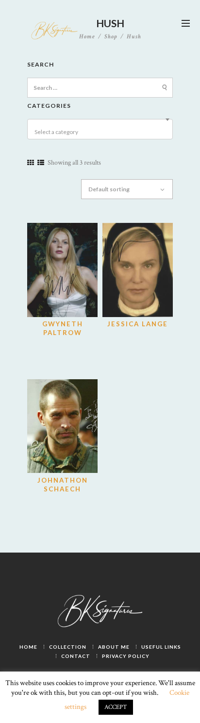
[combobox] (100, 129)
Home (87, 37)
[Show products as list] (40, 163)
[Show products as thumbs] (30, 163)
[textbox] (101, 132)
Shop (110, 36)
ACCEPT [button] (115, 707)
